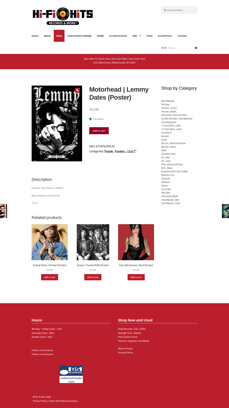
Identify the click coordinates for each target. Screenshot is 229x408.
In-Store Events (118, 35)
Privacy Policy (125, 352)
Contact (182, 35)
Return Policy (125, 348)
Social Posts (165, 35)
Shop (59, 35)
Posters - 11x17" (125, 151)
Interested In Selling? (79, 35)
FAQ (135, 35)
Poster (108, 151)
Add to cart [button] (49, 277)
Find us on (42, 350)
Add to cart (99, 130)
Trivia (149, 35)
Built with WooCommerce (63, 400)
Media (100, 35)
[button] (77, 90)
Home (35, 35)
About (47, 35)
